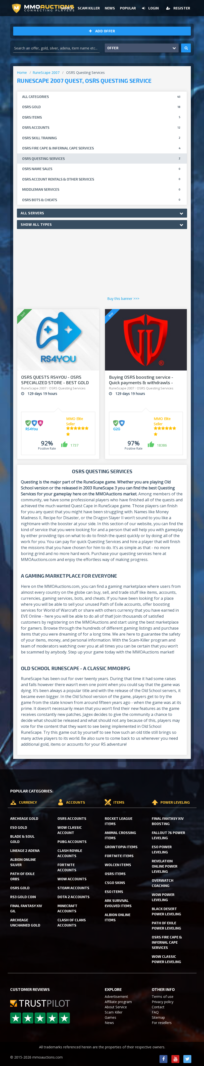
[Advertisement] (102, 264)
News (109, 1022)
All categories (101, 96)
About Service (116, 1007)
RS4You (31, 428)
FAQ (155, 1012)
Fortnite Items (119, 856)
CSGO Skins (115, 883)
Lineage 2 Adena (25, 850)
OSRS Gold (20, 888)
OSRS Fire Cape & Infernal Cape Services (167, 942)
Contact (158, 1007)
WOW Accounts (72, 879)
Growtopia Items (121, 847)
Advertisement (116, 996)
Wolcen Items (118, 865)
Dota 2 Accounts (73, 897)
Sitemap (158, 1017)
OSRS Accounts (71, 818)
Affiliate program (118, 1001)
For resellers (162, 1022)
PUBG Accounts (72, 841)
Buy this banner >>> (123, 298)
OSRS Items (115, 874)
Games (110, 1017)
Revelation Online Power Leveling (164, 866)
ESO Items (114, 891)
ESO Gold (18, 827)
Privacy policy (162, 1001)
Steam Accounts (73, 888)
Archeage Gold (24, 818)
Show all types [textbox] (36, 224)
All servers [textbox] (32, 213)
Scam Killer (113, 1012)
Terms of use (162, 996)
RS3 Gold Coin (23, 897)
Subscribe (145, 31)
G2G (116, 428)
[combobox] (102, 213)
